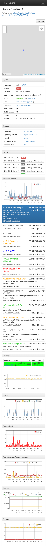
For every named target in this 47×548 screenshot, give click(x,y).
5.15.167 (27, 138)
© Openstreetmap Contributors (36, 74)
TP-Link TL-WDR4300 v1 (24, 105)
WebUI (24, 85)
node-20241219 (29, 131)
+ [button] (4, 27)
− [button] (4, 31)
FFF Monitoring (8, 2)
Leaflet (25, 74)
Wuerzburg (20, 98)
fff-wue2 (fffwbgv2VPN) (9, 364)
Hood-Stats (32, 98)
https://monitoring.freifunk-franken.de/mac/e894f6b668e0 (18, 13)
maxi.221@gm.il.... (26, 102)
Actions (40, 21)
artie (17, 102)
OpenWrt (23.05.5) (30, 135)
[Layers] (41, 28)
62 (25, 145)
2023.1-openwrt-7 (30, 141)
